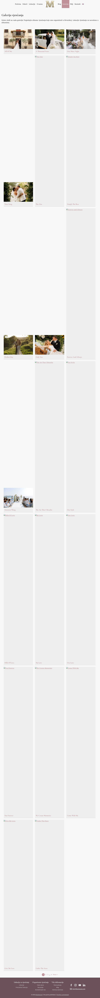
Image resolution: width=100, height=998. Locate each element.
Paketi (25, 4)
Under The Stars (41, 968)
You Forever (8, 815)
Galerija (66, 4)
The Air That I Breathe (44, 510)
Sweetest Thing (10, 510)
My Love (39, 663)
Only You (39, 357)
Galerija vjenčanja (57, 990)
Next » (55, 974)
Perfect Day (8, 357)
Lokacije (32, 4)
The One (39, 204)
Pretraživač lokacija (22, 987)
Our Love (70, 663)
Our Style (70, 510)
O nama (40, 4)
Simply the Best (73, 204)
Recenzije (40, 987)
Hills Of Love (9, 663)
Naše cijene (40, 985)
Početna (18, 4)
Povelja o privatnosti (63, 995)
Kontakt (78, 4)
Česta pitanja (57, 985)
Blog (59, 4)
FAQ (71, 4)
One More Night (73, 51)
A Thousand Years (42, 51)
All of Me (8, 51)
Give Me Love (9, 968)
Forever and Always (74, 357)
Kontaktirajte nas (40, 990)
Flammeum (38, 995)
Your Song (8, 204)
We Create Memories (43, 815)
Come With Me (72, 815)
